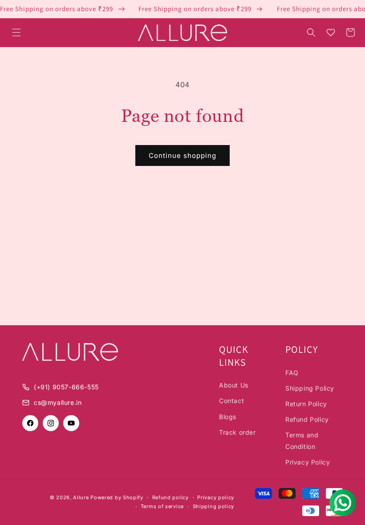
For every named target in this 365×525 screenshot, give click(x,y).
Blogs (227, 416)
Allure (81, 497)
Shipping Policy (309, 388)
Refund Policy (307, 419)
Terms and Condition (301, 440)
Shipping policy (214, 506)
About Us (233, 385)
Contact (231, 400)
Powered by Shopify (116, 497)
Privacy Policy (307, 462)
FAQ (292, 372)
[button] (16, 32)
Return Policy (306, 404)
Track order (237, 432)
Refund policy (170, 497)
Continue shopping (182, 155)
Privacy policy (215, 497)
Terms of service (162, 506)
